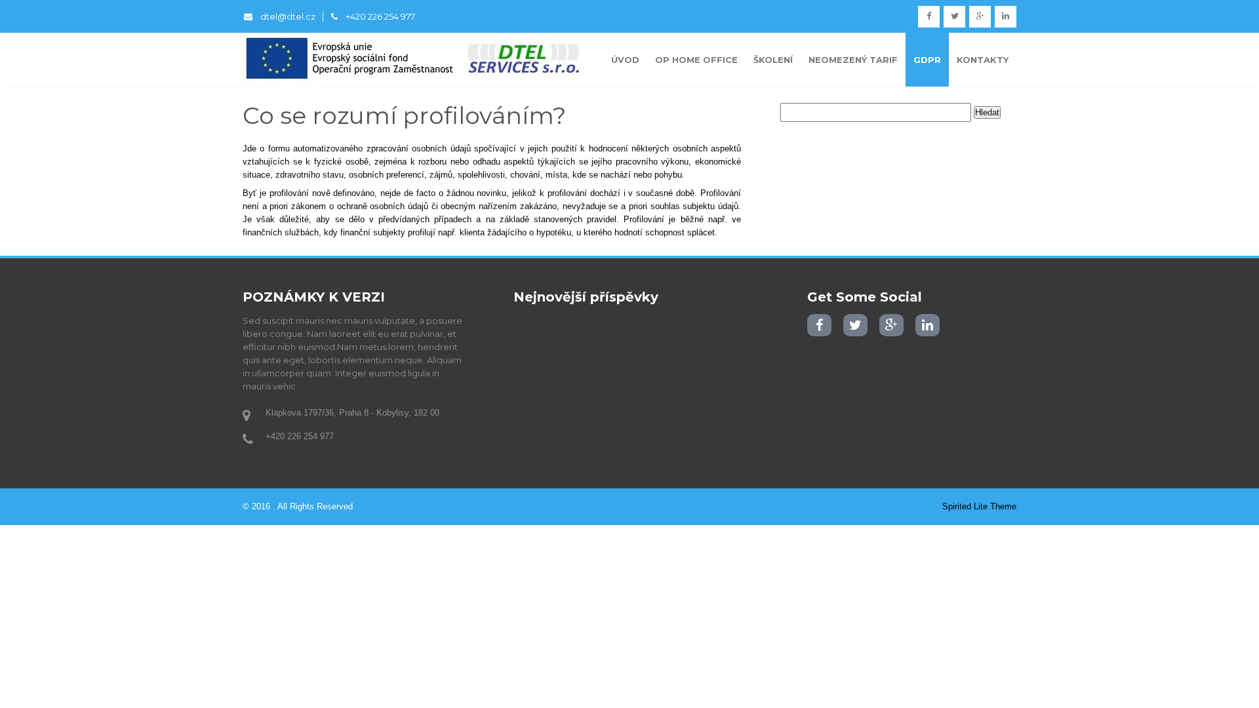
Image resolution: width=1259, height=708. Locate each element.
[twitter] (954, 17)
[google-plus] (980, 17)
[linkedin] (1005, 17)
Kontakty (983, 59)
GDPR (927, 59)
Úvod (625, 59)
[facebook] (929, 17)
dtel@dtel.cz (287, 16)
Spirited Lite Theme (979, 506)
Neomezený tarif (853, 59)
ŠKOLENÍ (773, 59)
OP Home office (696, 59)
